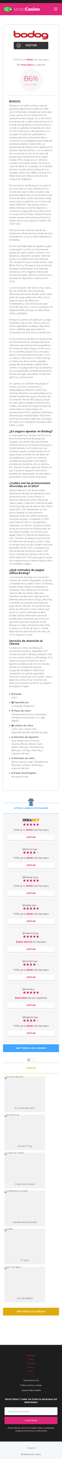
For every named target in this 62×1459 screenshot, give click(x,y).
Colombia (31, 1363)
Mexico (31, 1367)
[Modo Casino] (21, 9)
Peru (31, 1371)
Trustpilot (31, 1448)
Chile (31, 1359)
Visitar (31, 45)
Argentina (31, 1355)
